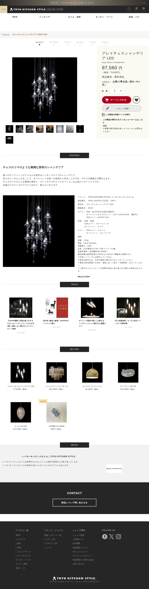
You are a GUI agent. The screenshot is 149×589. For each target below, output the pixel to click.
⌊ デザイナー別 (50, 543)
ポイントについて (80, 552)
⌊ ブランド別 (49, 539)
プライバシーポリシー (82, 556)
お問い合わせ (78, 564)
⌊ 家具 (18, 543)
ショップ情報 (78, 535)
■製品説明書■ (84, 277)
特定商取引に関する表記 (83, 560)
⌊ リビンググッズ (23, 552)
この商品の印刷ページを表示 (117, 115)
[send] (136, 99)
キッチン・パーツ (104, 17)
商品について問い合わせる (74, 502)
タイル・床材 (74, 17)
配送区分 (81, 208)
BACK (6, 35)
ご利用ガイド (78, 539)
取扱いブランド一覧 (53, 535)
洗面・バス (134, 17)
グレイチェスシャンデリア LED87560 (30, 34)
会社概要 (76, 543)
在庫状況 (106, 82)
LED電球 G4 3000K (98, 251)
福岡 (105, 126)
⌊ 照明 (18, 548)
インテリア (44, 17)
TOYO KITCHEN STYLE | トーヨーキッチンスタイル (111, 197)
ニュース (48, 548)
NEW (14, 17)
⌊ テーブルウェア (23, 556)
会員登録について (80, 548)
